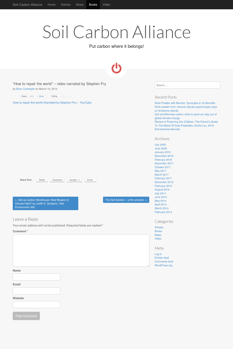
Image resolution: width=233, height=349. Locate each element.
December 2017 (164, 163)
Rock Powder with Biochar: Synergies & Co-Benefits (185, 103)
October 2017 (163, 167)
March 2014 (162, 208)
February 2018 (163, 159)
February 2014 (163, 212)
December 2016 (164, 182)
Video (106, 4)
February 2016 (163, 186)
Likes (41, 96)
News (80, 4)
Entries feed (162, 257)
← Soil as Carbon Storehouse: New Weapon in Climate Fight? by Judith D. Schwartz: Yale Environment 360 (42, 203)
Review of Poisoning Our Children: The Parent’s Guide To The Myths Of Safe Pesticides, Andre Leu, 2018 (186, 123)
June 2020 (161, 148)
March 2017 (162, 174)
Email (16, 284)
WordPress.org (163, 265)
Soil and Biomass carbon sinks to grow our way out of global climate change (186, 116)
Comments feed (164, 261)
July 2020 (160, 144)
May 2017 (160, 171)
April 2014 (161, 204)
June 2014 (161, 197)
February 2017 (163, 178)
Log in (158, 254)
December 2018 (164, 156)
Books (93, 4)
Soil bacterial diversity (167, 129)
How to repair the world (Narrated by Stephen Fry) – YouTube (52, 102)
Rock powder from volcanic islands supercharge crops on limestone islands (186, 108)
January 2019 (163, 152)
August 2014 (162, 189)
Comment (20, 231)
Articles (66, 4)
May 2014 (160, 200)
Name (17, 270)
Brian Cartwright (25, 89)
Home (52, 4)
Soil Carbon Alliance (27, 4)
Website (18, 298)
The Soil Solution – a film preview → (126, 200)
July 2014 (160, 193)
